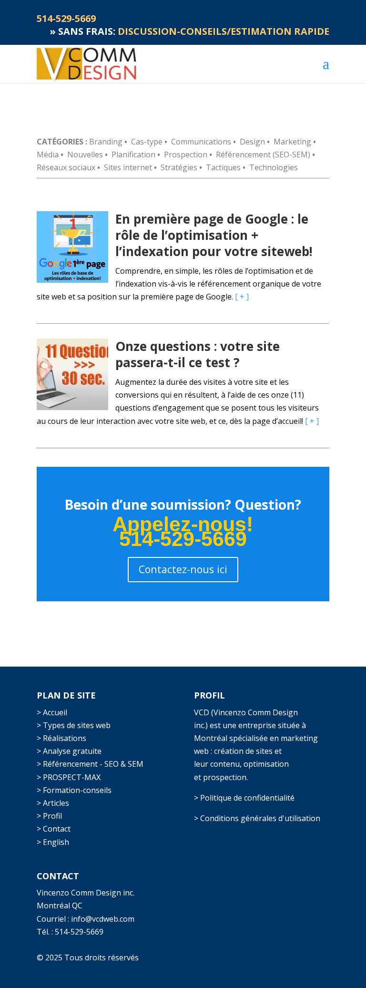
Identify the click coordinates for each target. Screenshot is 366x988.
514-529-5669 (79, 931)
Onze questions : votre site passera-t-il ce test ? (197, 354)
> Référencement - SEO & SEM (90, 764)
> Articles (53, 803)
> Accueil (52, 712)
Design (252, 141)
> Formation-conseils (74, 790)
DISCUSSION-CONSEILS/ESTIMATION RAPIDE (223, 31)
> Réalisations (61, 738)
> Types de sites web (74, 725)
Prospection (185, 154)
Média (48, 154)
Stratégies (179, 167)
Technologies (273, 167)
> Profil (49, 816)
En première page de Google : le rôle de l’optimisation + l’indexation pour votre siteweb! (214, 235)
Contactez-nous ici (183, 569)
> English (53, 842)
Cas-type (147, 141)
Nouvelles (85, 154)
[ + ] (242, 296)
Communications (201, 141)
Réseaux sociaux (66, 167)
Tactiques (223, 167)
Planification (133, 154)
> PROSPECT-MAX (69, 777)
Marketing (292, 141)
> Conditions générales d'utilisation (257, 818)
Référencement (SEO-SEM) (263, 154)
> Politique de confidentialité (244, 797)
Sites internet (128, 167)
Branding (105, 141)
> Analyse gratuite (69, 751)
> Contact (54, 828)
